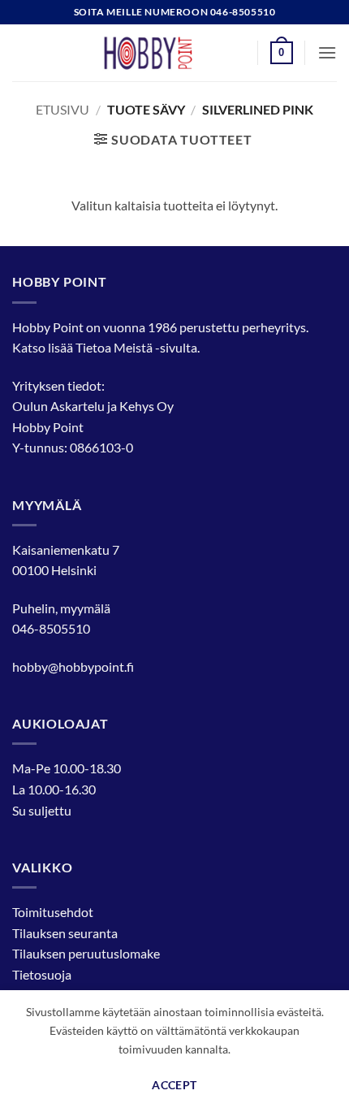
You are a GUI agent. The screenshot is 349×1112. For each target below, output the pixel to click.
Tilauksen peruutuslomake (86, 953)
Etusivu (62, 109)
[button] (281, 53)
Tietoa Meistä (114, 347)
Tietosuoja (41, 974)
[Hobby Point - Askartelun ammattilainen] (164, 52)
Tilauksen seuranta (65, 933)
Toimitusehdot (52, 911)
